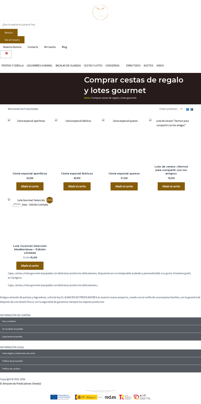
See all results (12, 39)
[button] (114, 66)
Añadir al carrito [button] (30, 186)
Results (9, 32)
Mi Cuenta (50, 47)
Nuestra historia (12, 47)
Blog (64, 47)
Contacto (33, 47)
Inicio (87, 97)
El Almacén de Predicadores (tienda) (20, 383)
